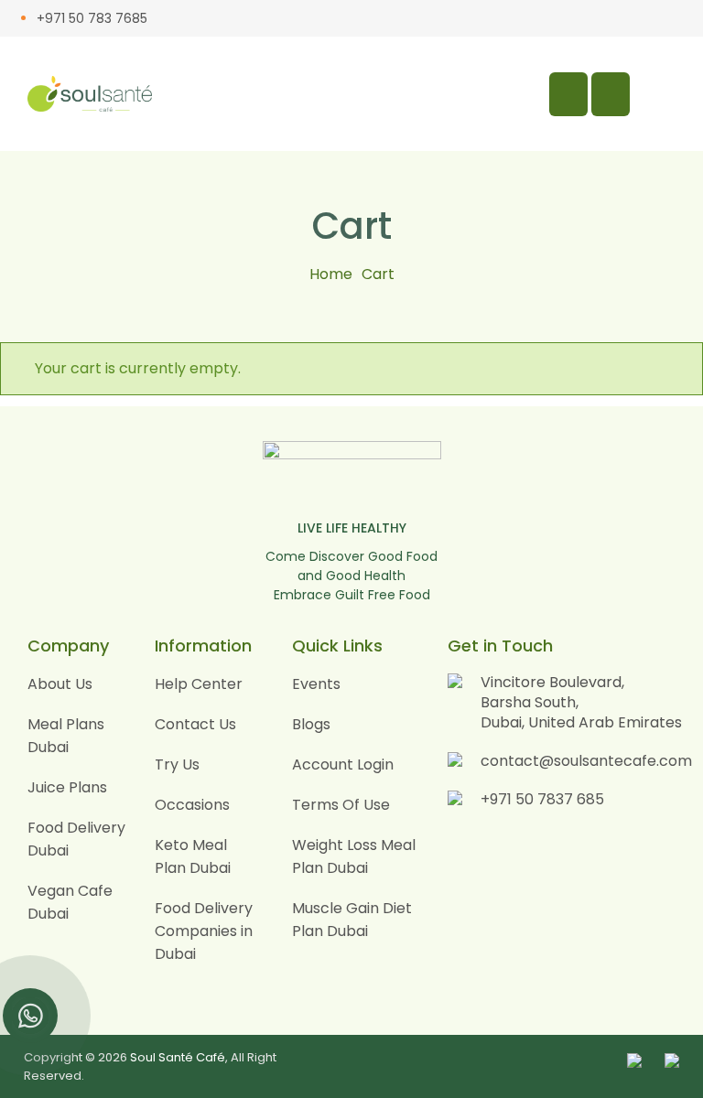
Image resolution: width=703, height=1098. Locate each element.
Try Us (177, 764)
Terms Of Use (341, 804)
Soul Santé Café (177, 1057)
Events (316, 683)
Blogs (311, 724)
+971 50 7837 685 (542, 799)
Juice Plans (67, 787)
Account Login (343, 764)
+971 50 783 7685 (92, 18)
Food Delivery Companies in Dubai (204, 931)
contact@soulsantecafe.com (586, 760)
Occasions (192, 804)
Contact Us (195, 724)
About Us (59, 683)
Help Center (199, 683)
